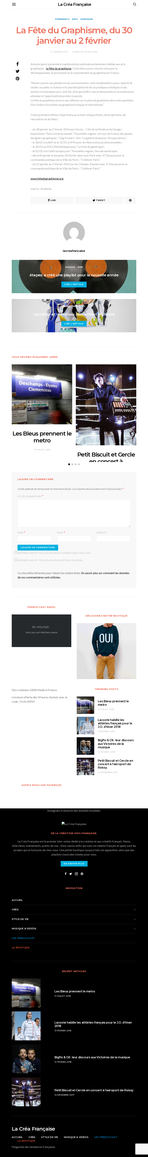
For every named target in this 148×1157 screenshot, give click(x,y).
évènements (62, 19)
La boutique (20, 947)
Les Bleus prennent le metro (41, 437)
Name (20, 532)
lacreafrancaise (74, 251)
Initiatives (79, 306)
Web (80, 267)
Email (60, 532)
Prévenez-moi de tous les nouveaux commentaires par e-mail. (54, 553)
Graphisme (86, 19)
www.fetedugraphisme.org (47, 178)
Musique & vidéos (24, 928)
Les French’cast (23, 938)
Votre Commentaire (30, 496)
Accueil (17, 900)
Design (66, 306)
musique (70, 267)
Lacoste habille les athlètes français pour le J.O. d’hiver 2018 (115, 723)
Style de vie (20, 919)
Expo (75, 19)
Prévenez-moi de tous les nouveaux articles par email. (50, 560)
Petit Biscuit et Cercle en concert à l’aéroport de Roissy (106, 461)
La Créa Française (74, 4)
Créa (15, 909)
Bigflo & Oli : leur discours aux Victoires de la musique (116, 743)
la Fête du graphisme (58, 68)
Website (101, 532)
